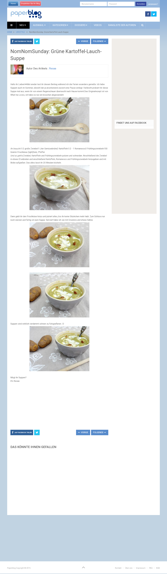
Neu (22, 25)
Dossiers (80, 25)
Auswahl (38, 25)
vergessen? (153, 4)
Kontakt (118, 568)
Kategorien (59, 25)
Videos (98, 25)
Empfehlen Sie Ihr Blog (30, 3)
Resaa (52, 68)
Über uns (128, 568)
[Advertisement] (93, 14)
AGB (158, 568)
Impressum (140, 568)
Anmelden (141, 4)
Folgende (98, 41)
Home (13, 3)
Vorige (84, 41)
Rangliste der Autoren (122, 25)
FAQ (151, 568)
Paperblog (11, 568)
